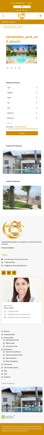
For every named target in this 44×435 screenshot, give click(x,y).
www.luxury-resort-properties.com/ (18, 317)
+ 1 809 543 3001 (13, 311)
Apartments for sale (12, 340)
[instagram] (26, 10)
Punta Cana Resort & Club (14, 355)
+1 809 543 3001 (19, 3)
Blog (5, 371)
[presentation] (6, 162)
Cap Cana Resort (11, 358)
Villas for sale (10, 343)
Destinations (8, 349)
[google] (17, 10)
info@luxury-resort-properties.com (15, 265)
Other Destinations (12, 361)
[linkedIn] (20, 10)
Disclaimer (7, 377)
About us (7, 331)
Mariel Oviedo (8, 305)
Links (5, 374)
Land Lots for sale (11, 346)
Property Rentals (9, 334)
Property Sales (8, 338)
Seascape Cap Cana (12, 207)
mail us (29, 3)
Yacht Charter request (11, 367)
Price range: (9, 127)
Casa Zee (8, 172)
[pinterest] (23, 10)
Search (22, 133)
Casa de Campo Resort (13, 352)
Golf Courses (8, 364)
